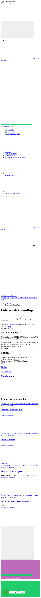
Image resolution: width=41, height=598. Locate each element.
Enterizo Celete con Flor (11, 410)
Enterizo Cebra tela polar (12, 471)
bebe (28, 324)
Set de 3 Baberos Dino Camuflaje (15, 501)
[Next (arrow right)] (17, 551)
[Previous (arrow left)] (17, 534)
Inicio (7, 40)
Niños (18, 324)
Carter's (33, 324)
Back (34, 245)
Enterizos (8, 303)
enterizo (3, 326)
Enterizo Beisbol (8, 439)
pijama (9, 326)
